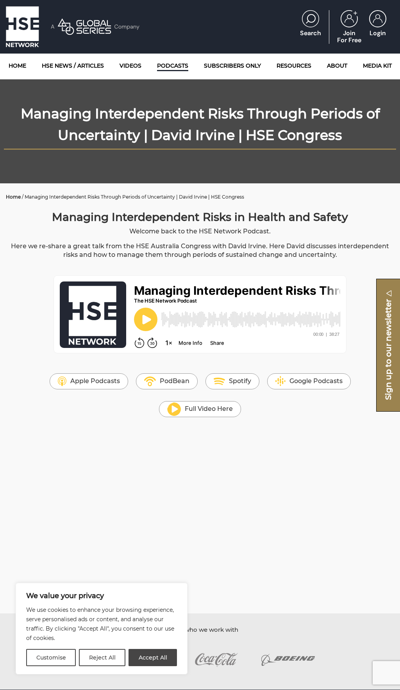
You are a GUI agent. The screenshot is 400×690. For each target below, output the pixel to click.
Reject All (102, 657)
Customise (51, 657)
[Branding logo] (216, 660)
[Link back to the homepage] (22, 26)
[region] (102, 628)
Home (13, 197)
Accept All (153, 657)
